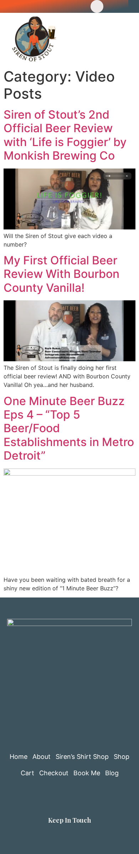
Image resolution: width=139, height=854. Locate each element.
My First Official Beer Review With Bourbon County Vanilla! (61, 274)
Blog (112, 773)
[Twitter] (47, 6)
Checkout (53, 773)
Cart (27, 773)
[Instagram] (80, 6)
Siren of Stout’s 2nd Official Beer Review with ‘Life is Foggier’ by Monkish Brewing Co (65, 135)
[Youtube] (64, 6)
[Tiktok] (97, 6)
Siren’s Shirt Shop (82, 756)
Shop (121, 756)
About (41, 756)
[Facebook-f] (31, 6)
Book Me (86, 773)
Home (18, 756)
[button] (112, 39)
